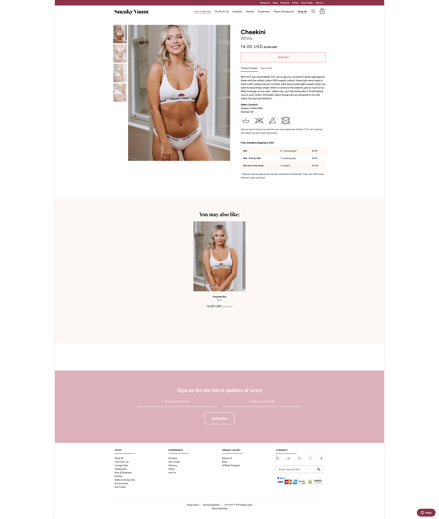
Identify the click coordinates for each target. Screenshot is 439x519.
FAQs (295, 2)
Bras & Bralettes (123, 472)
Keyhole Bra (219, 298)
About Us (265, 2)
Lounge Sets (121, 465)
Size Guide (307, 2)
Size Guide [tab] (266, 68)
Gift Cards (120, 487)
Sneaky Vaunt (246, 504)
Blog (275, 2)
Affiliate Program (231, 465)
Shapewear (264, 11)
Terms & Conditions (211, 504)
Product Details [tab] (249, 68)
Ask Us (319, 2)
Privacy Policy (193, 504)
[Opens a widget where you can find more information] (426, 513)
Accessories (121, 483)
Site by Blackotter (219, 508)
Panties (250, 11)
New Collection (202, 11)
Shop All (302, 11)
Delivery (172, 465)
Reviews (284, 2)
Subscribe (219, 418)
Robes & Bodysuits (284, 11)
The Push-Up (222, 11)
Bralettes (237, 11)
